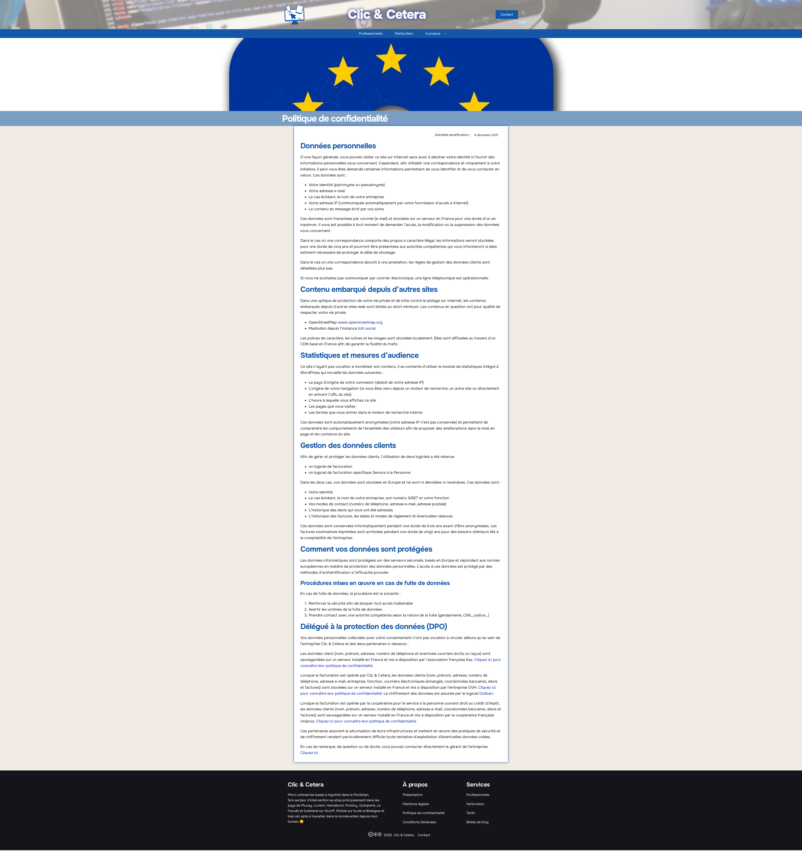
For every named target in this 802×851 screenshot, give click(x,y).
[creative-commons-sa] (380, 834)
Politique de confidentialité (424, 813)
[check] (401, 845)
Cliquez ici (309, 752)
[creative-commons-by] (375, 834)
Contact (424, 835)
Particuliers (475, 804)
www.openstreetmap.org (360, 322)
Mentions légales (416, 804)
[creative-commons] (370, 834)
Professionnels (477, 795)
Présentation (413, 795)
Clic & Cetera (306, 784)
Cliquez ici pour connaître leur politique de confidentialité (366, 721)
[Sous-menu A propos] (445, 34)
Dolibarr (486, 693)
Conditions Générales (419, 822)
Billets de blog (477, 822)
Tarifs (470, 813)
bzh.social (367, 328)
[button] (507, 14)
